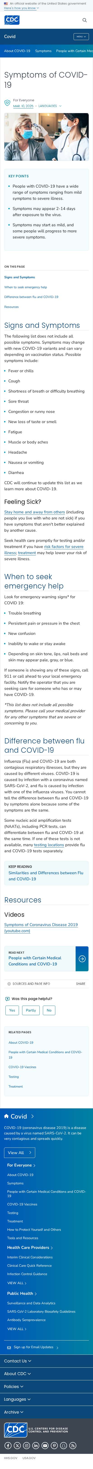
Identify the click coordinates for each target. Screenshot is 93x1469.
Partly (31, 1010)
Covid (10, 36)
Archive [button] (12, 1412)
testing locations (49, 845)
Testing (14, 1077)
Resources (11, 307)
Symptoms (43, 51)
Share (80, 984)
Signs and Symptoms (19, 277)
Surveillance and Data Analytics (31, 1303)
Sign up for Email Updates (33, 1347)
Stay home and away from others (34, 512)
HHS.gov (10, 1458)
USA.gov (29, 1458)
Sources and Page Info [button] (31, 984)
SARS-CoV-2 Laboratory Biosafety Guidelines (41, 1311)
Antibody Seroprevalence (26, 1320)
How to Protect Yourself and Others (34, 1229)
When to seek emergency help (25, 287)
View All (16, 1152)
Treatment (16, 1086)
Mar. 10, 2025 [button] (23, 106)
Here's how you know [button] (20, 8)
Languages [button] (15, 1399)
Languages (48, 106)
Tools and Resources (22, 1238)
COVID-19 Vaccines (22, 1067)
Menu (80, 36)
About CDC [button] (16, 1373)
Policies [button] (12, 1386)
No (49, 1010)
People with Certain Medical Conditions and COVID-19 (46, 1193)
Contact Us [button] (16, 1361)
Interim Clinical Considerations (30, 1257)
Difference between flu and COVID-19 (31, 297)
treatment (27, 552)
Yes (12, 1010)
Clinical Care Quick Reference (29, 1265)
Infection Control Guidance (27, 1274)
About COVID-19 (17, 51)
